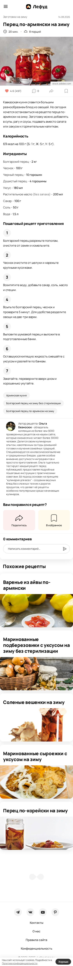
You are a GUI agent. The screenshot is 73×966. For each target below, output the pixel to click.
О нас (36, 931)
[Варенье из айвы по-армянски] (36, 610)
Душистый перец (15, 181)
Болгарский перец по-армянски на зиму (30, 411)
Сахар (7, 201)
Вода (6, 214)
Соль (6, 207)
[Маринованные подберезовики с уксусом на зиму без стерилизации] (36, 673)
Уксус (7, 188)
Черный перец (13, 175)
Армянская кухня (16, 395)
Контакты (36, 923)
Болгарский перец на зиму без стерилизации (33, 403)
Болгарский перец (16, 162)
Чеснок (8, 168)
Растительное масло (17, 194)
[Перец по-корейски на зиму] (36, 833)
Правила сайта (36, 940)
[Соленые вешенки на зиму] (36, 725)
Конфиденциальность (36, 948)
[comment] (64, 549)
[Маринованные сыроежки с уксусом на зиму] (36, 782)
